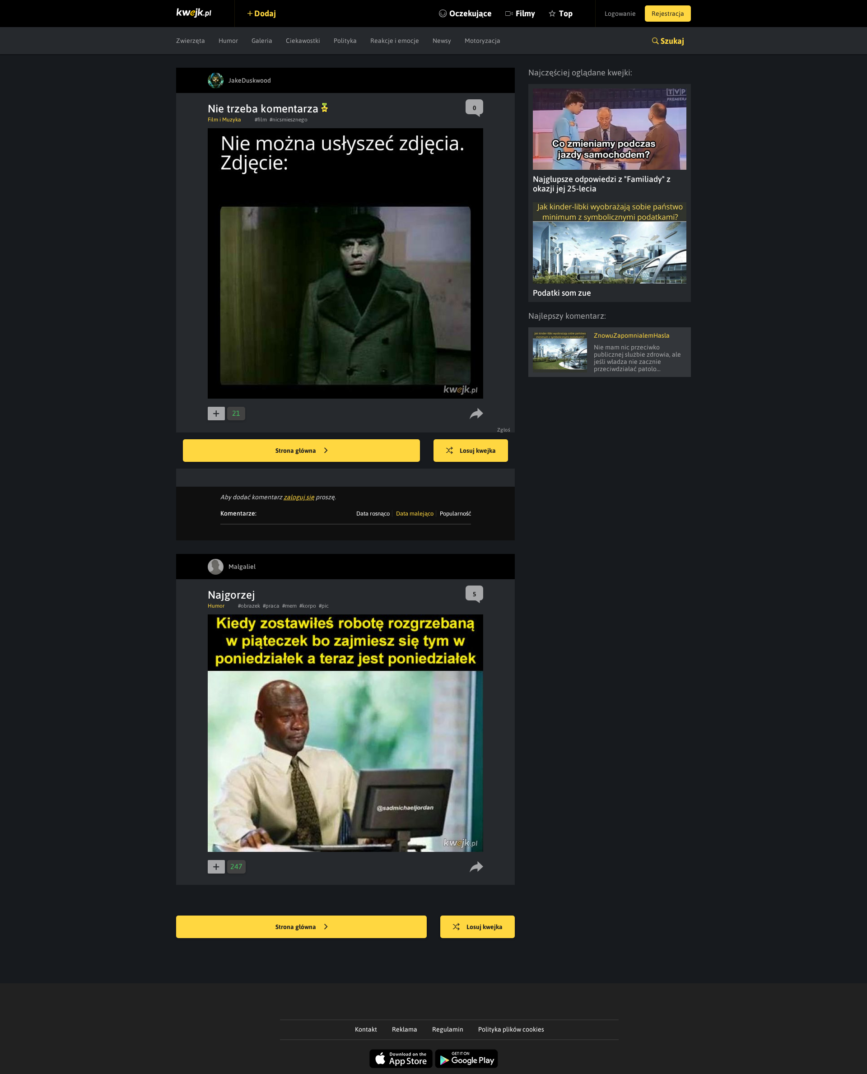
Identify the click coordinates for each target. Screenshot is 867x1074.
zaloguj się (299, 497)
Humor (228, 40)
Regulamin (447, 1029)
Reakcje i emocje (394, 40)
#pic (324, 606)
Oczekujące (470, 13)
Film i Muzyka (224, 119)
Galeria (262, 40)
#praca (271, 606)
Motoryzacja (482, 40)
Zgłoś (504, 429)
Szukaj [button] (672, 41)
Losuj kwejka (478, 450)
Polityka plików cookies (511, 1029)
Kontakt (366, 1029)
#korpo (307, 606)
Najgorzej (231, 595)
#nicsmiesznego (289, 119)
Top (566, 13)
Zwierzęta (190, 40)
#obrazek (249, 606)
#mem (289, 606)
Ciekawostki (303, 40)
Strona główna (296, 450)
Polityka (345, 40)
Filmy (525, 13)
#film (261, 119)
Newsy (442, 40)
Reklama (404, 1029)
